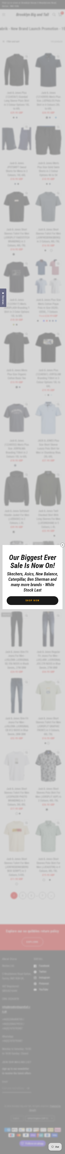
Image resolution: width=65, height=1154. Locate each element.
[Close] (62, 545)
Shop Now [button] (33, 600)
